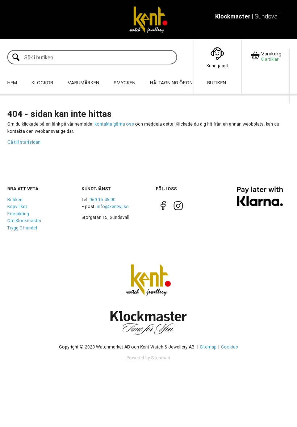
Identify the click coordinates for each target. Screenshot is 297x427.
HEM (12, 82)
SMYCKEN (124, 82)
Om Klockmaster (24, 220)
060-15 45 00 (102, 199)
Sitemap (208, 347)
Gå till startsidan (24, 142)
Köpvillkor (17, 206)
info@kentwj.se (113, 206)
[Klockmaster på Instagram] (178, 207)
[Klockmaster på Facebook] (163, 207)
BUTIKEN (216, 82)
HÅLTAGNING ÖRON (171, 82)
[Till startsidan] (148, 19)
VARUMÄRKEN (83, 82)
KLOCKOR (42, 82)
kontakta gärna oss (114, 124)
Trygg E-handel (22, 228)
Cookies (229, 347)
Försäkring (18, 213)
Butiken (14, 199)
